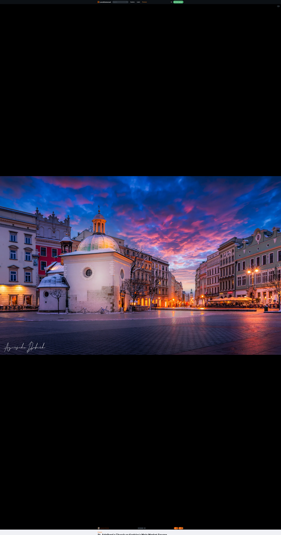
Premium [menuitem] (144, 2)
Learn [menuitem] (138, 2)
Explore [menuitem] (132, 2)
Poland (100, 532)
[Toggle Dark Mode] (171, 2)
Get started (179, 2)
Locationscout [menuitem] (104, 2)
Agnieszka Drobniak (104, 528)
